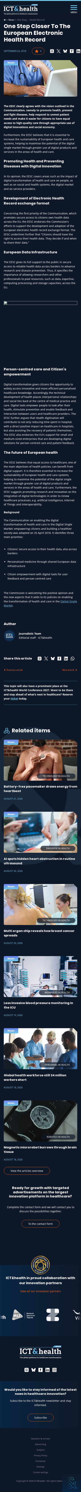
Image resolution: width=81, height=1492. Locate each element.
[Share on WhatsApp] (72, 658)
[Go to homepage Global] (21, 9)
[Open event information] (71, 1482)
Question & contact (40, 1438)
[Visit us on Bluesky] (33, 1370)
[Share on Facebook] (72, 51)
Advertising (40, 1444)
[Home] (5, 20)
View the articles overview (27, 1171)
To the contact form (40, 1224)
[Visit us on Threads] (26, 1370)
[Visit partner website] (16, 1315)
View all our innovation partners (40, 1291)
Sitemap (40, 1466)
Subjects (41, 1449)
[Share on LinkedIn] (78, 51)
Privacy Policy (40, 1455)
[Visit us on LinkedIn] (47, 1370)
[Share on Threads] (52, 51)
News (11, 20)
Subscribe (40, 1417)
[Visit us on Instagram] (54, 1370)
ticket (14, 698)
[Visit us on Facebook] (40, 1370)
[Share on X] (58, 51)
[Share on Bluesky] (65, 51)
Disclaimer (41, 1461)
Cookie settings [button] (40, 1472)
